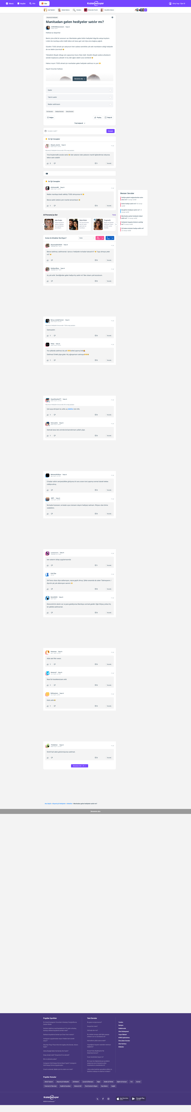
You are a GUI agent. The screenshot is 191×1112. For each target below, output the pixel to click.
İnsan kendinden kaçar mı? (95, 1057)
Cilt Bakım (76, 1081)
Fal (131, 1081)
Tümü (114, 215)
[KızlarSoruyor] (51, 1099)
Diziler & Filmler (108, 1081)
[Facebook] (103, 1099)
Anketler (69, 803)
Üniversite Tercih (93, 10)
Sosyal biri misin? (92, 1026)
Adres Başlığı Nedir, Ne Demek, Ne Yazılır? (55, 1051)
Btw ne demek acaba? (50, 1059)
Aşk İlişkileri (51, 10)
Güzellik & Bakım (109, 10)
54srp (52, 343)
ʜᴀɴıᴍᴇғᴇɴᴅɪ (54, 552)
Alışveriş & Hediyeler (52, 17)
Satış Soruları (69, 111)
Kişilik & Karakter (65, 1086)
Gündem (78, 10)
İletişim (120, 1025)
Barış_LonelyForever (57, 320)
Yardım (120, 1022)
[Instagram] (108, 1099)
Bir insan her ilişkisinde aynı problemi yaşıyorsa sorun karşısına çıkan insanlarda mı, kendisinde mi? (98, 1063)
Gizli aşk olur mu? (92, 1030)
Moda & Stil (77, 1086)
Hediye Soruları (59, 111)
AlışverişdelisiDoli (56, 244)
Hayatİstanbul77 (56, 399)
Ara (33, 3)
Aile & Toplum (49, 1081)
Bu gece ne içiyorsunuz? (94, 1022)
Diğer (98, 1081)
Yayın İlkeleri (122, 1034)
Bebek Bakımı (66, 10)
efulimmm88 (55, 187)
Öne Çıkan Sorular (124, 1040)
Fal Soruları (50, 111)
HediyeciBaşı (55, 268)
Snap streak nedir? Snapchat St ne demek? (56, 1055)
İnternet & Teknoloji (50, 1086)
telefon (70, 409)
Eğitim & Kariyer (122, 1081)
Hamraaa (54, 651)
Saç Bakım (104, 1086)
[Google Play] (139, 1099)
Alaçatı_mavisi (55, 145)
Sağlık (113, 1086)
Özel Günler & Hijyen (91, 1086)
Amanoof (53, 672)
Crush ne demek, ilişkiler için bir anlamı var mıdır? (58, 1069)
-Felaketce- (54, 745)
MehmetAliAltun (56, 474)
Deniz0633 (54, 597)
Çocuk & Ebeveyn (88, 1081)
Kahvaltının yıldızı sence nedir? (96, 1040)
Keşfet (22, 3)
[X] (97, 1099)
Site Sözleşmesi (123, 1031)
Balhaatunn (54, 693)
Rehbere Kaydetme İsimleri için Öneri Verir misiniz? (58, 1034)
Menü (11, 3)
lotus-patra (54, 423)
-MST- (52, 498)
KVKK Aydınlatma (124, 1037)
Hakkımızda (122, 1028)
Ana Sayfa (48, 803)
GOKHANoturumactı (57, 27)
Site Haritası (122, 1044)
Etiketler (121, 1047)
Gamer (138, 1081)
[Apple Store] (123, 1099)
